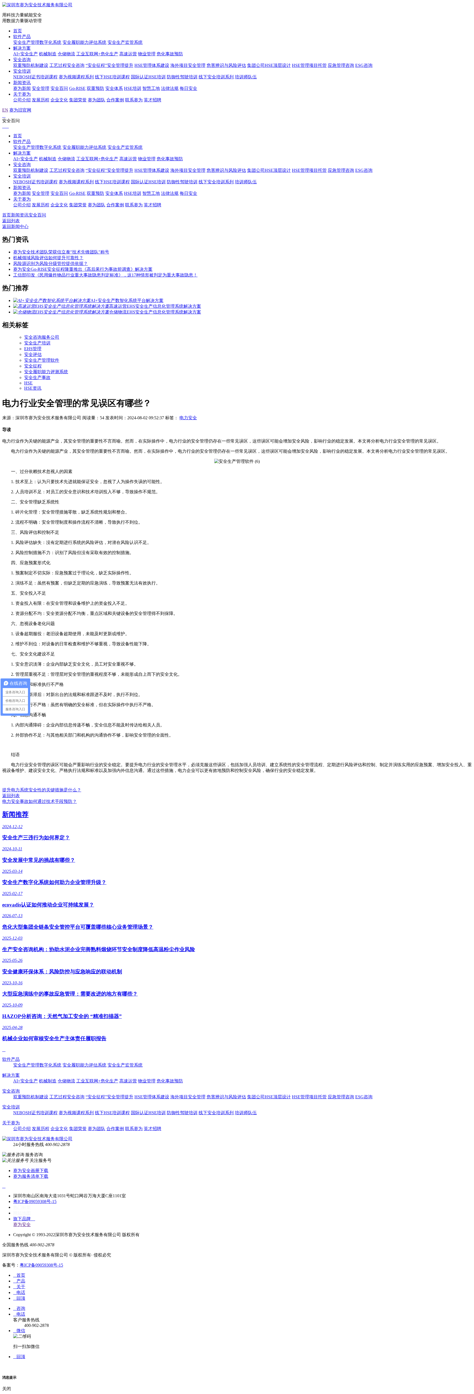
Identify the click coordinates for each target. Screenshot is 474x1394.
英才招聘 (152, 100)
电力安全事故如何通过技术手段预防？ (39, 801)
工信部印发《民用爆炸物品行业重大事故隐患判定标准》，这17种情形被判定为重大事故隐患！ (105, 275)
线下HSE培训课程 (112, 77)
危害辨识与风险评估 (226, 65)
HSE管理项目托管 (309, 65)
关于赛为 (22, 94)
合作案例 (115, 100)
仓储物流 (66, 54)
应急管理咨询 (341, 65)
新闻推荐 (15, 814)
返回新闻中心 (15, 226)
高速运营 (128, 54)
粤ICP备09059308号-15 (35, 1201)
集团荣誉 (78, 100)
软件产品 (22, 36)
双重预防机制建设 (30, 65)
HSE (28, 383)
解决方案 (22, 48)
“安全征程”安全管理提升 (109, 65)
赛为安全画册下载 (30, 1170)
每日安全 (188, 88)
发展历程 (40, 100)
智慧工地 (151, 88)
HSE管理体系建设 (151, 65)
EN (5, 110)
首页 (17, 30)
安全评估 (33, 354)
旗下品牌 (24, 1218)
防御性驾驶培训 (182, 77)
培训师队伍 (246, 77)
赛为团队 (96, 100)
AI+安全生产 (25, 54)
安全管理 (40, 88)
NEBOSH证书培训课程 (35, 77)
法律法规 (170, 88)
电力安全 (188, 417)
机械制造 (48, 54)
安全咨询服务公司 (41, 337)
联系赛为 (134, 100)
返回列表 (11, 220)
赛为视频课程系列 (76, 77)
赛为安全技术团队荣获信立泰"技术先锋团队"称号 (61, 252)
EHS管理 (32, 348)
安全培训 (22, 71)
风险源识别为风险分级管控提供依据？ (50, 263)
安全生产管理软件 (41, 360)
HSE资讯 (32, 388)
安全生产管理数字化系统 (37, 42)
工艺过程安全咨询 (66, 65)
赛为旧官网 (20, 110)
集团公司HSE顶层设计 (269, 65)
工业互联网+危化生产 (97, 54)
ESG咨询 (364, 65)
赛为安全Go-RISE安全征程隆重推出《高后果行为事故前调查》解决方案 (83, 269)
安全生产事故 (37, 377)
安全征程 (33, 366)
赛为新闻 (22, 88)
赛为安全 (22, 1224)
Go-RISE (77, 88)
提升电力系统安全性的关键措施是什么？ (41, 790)
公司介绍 (22, 100)
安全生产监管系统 (125, 42)
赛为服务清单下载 (30, 1176)
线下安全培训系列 (216, 77)
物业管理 (147, 54)
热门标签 (22, 1207)
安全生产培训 (37, 343)
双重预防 (95, 88)
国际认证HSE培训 (148, 77)
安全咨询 (22, 59)
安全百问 (59, 88)
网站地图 (22, 1213)
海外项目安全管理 (187, 65)
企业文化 (59, 100)
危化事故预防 (170, 54)
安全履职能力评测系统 (46, 371)
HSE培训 (132, 88)
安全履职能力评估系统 (84, 42)
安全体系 (114, 88)
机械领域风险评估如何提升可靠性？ (48, 257)
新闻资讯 (22, 82)
